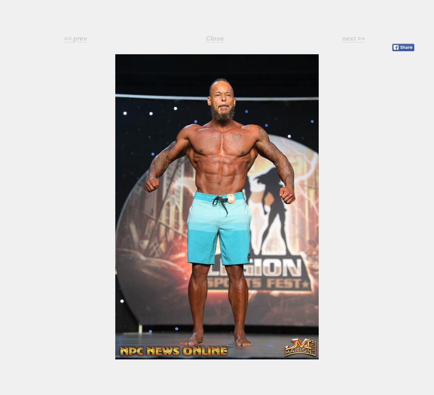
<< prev (75, 38)
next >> (353, 38)
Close (215, 38)
